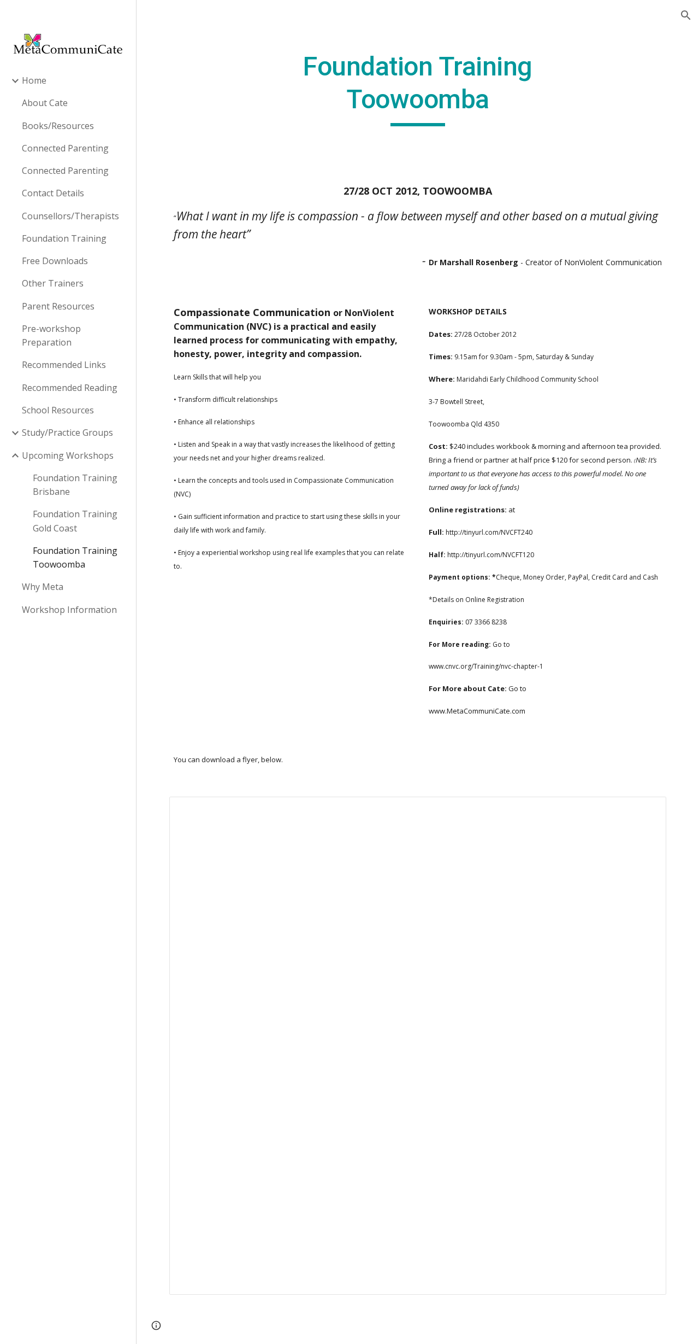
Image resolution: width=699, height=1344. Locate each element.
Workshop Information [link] (69, 610)
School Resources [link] (58, 410)
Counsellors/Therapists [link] (70, 216)
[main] (417, 88)
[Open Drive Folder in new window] (645, 811)
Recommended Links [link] (64, 365)
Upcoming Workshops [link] (68, 455)
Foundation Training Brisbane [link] (75, 485)
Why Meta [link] (42, 587)
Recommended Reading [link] (69, 388)
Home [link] (34, 80)
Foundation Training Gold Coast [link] (75, 521)
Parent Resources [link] (58, 306)
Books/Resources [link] (58, 126)
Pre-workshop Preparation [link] (51, 335)
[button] (686, 15)
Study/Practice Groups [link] (67, 432)
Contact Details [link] (53, 193)
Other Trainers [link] (53, 283)
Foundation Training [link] (64, 238)
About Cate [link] (45, 103)
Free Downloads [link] (55, 261)
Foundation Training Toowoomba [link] (75, 557)
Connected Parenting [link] (65, 148)
